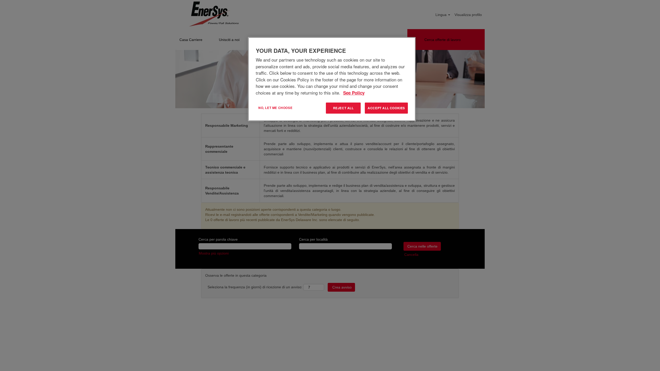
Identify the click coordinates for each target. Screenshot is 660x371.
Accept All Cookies (386, 108)
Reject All (343, 108)
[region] (332, 79)
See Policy (354, 93)
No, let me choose (275, 107)
